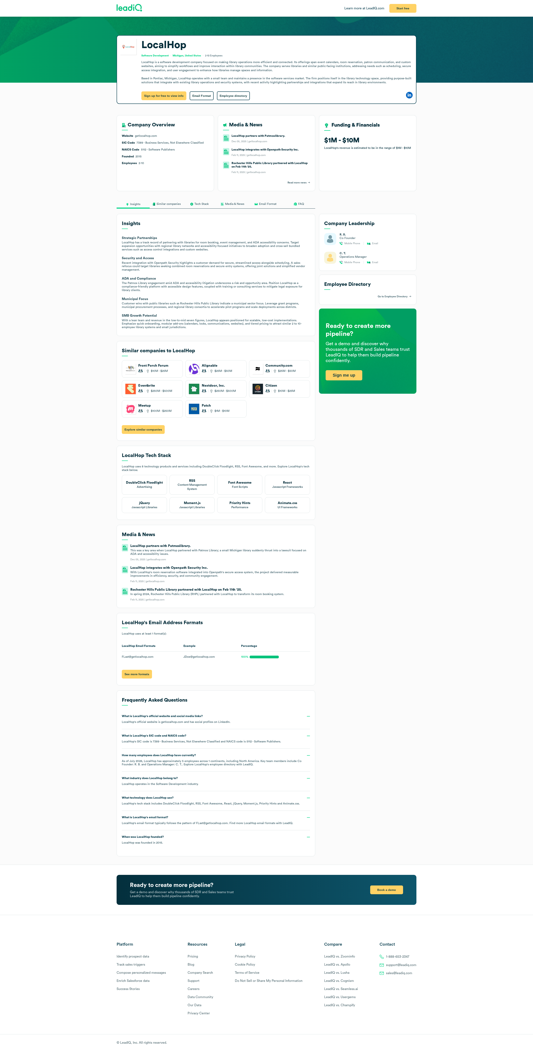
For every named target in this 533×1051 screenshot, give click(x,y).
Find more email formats (252, 823)
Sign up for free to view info (164, 95)
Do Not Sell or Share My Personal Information (269, 981)
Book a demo (386, 890)
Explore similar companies (143, 429)
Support (193, 981)
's (201, 738)
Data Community (200, 997)
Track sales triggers (131, 964)
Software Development (171, 784)
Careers (193, 989)
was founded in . (143, 840)
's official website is (176, 719)
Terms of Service (247, 972)
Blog (191, 964)
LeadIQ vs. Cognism (339, 981)
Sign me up (344, 375)
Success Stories (128, 989)
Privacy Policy (245, 956)
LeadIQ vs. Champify (339, 1005)
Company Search (200, 972)
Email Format (201, 95)
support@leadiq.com (401, 965)
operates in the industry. (160, 781)
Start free (402, 8)
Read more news (297, 182)
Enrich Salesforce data (133, 981)
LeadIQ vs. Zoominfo (339, 956)
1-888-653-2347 (397, 956)
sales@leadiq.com (399, 973)
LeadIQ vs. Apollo (337, 964)
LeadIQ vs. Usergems (340, 997)
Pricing (193, 956)
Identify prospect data (133, 956)
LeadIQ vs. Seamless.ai (341, 989)
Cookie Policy (245, 964)
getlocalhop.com (172, 722)
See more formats (137, 674)
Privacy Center (199, 1013)
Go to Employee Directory (393, 296)
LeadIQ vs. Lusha (336, 972)
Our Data (194, 1005)
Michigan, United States (187, 55)
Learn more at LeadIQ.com (364, 8)
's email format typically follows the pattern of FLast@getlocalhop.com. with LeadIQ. (207, 820)
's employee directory (214, 764)
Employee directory (233, 95)
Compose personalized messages (141, 972)
